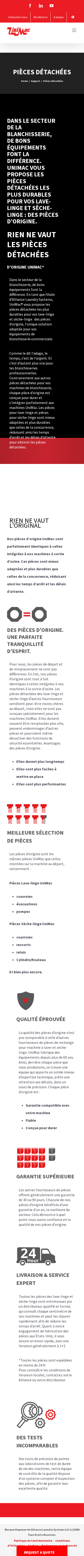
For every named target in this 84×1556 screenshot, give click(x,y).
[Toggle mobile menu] (74, 30)
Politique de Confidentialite (33, 1540)
